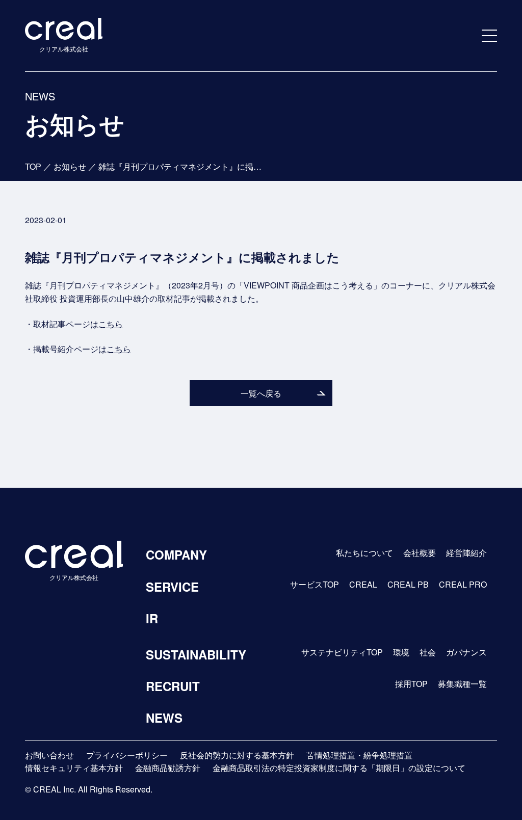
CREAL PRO (463, 584)
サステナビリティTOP (342, 652)
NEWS (164, 717)
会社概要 (419, 553)
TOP (33, 166)
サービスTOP (314, 584)
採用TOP (411, 684)
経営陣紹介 (466, 553)
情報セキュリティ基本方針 (74, 768)
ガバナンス (466, 652)
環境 (401, 652)
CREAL (363, 584)
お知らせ (70, 166)
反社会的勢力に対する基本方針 (237, 755)
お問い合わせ (49, 755)
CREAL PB (408, 584)
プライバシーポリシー (127, 755)
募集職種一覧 (462, 684)
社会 (428, 652)
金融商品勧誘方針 (167, 768)
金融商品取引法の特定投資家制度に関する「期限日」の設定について (339, 768)
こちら (110, 324)
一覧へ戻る (261, 393)
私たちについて (364, 553)
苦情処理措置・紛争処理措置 (359, 755)
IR (152, 618)
